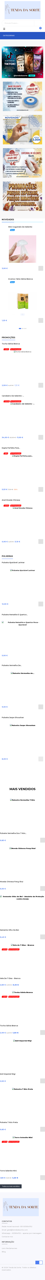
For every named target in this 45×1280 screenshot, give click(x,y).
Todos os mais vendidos (11, 1186)
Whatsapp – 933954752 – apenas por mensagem (22, 1233)
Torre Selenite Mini (8, 1171)
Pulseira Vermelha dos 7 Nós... (13, 833)
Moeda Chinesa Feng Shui (11, 882)
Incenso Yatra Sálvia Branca (20, 279)
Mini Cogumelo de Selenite (20, 227)
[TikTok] (18, 1258)
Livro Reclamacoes (9, 1248)
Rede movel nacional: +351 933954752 (17, 1226)
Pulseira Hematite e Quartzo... (15, 615)
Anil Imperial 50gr (8, 1074)
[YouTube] (8, 1258)
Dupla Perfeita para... (11, 448)
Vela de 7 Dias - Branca (10, 978)
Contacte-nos (7, 1237)
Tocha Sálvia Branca (11, 344)
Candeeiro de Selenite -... (13, 396)
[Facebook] (3, 1258)
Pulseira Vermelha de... (12, 665)
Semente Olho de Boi (9, 930)
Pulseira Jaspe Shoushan (13, 718)
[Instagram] (13, 1258)
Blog (4, 1252)
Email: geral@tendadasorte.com (15, 1230)
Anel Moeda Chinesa (11, 500)
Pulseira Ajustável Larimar (13, 563)
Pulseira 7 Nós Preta (9, 1122)
